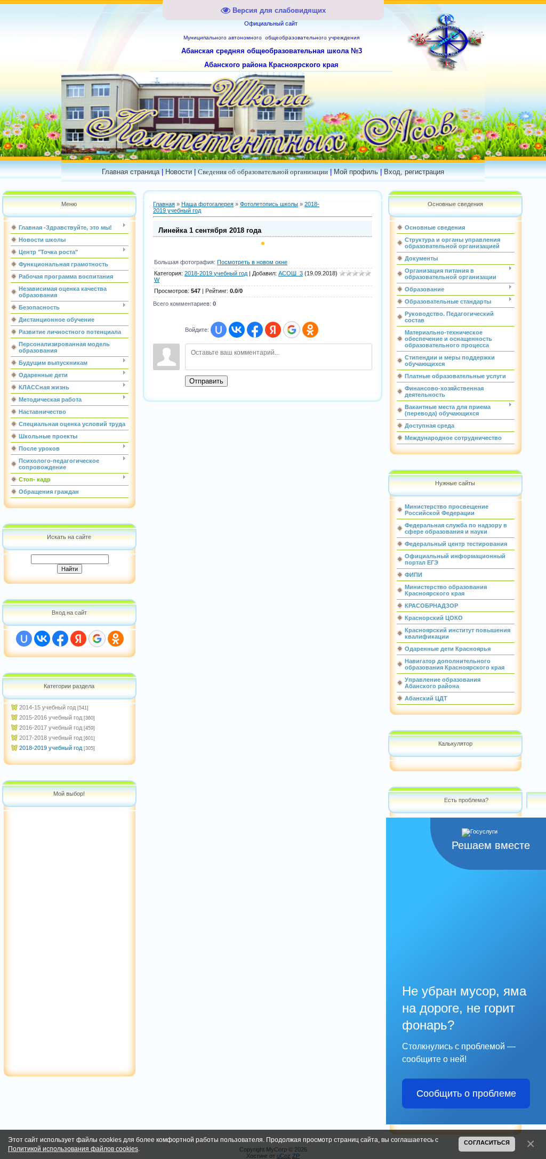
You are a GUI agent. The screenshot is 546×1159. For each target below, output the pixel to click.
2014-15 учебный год (47, 707)
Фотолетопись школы (269, 204)
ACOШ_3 (290, 273)
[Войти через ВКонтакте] (42, 639)
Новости (178, 172)
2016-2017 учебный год (50, 727)
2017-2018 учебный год (50, 737)
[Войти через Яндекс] (78, 639)
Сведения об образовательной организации (263, 172)
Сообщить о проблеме (466, 1093)
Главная (164, 204)
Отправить (206, 381)
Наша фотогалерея (207, 204)
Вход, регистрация (414, 172)
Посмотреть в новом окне (252, 262)
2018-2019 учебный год (50, 748)
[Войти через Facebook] (60, 639)
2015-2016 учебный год (50, 717)
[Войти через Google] (97, 638)
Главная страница (130, 172)
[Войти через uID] (24, 639)
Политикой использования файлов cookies (73, 1148)
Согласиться (487, 1142)
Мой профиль (356, 172)
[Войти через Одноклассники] (116, 639)
